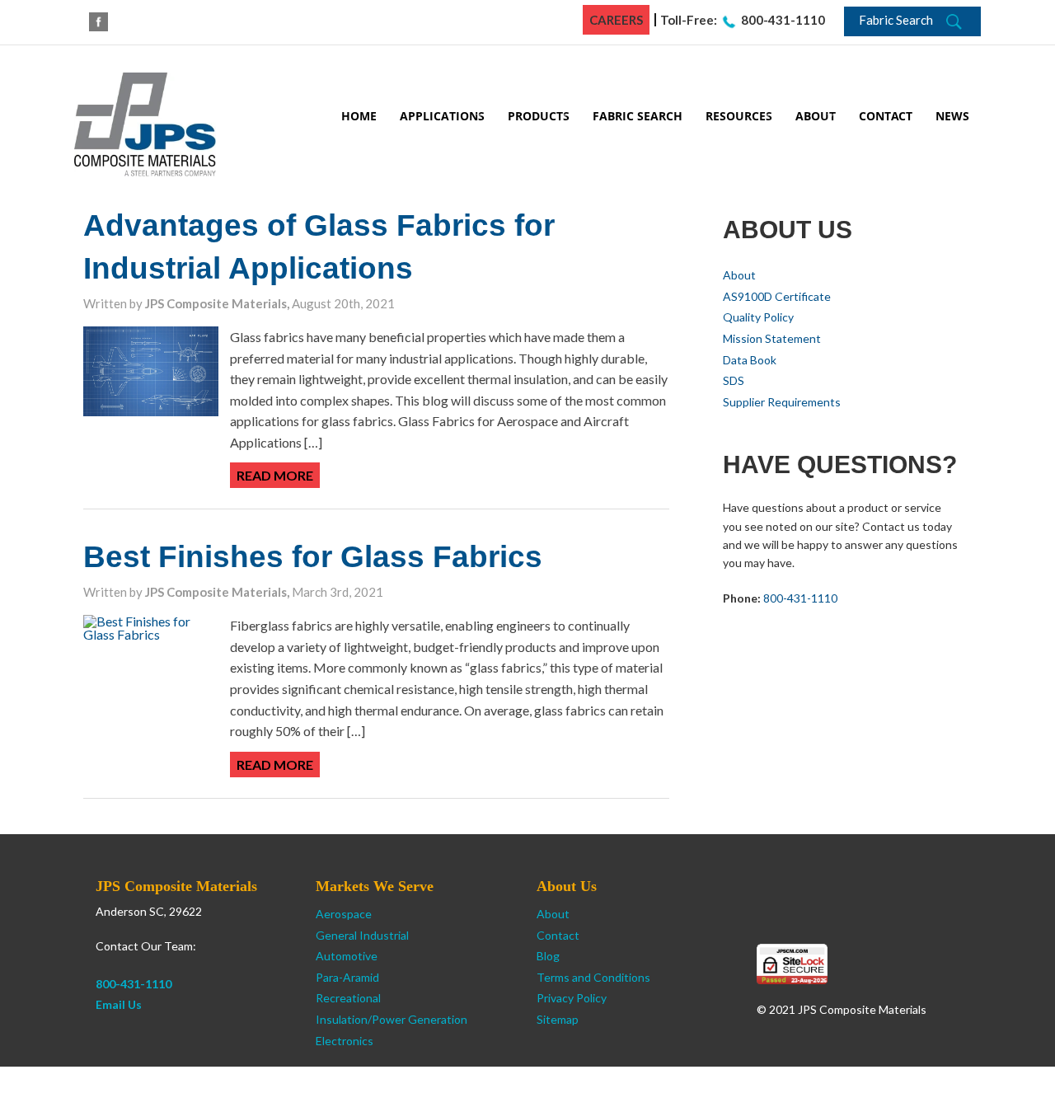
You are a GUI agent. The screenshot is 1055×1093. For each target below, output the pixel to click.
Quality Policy (758, 317)
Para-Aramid (347, 977)
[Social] (98, 21)
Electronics (344, 1041)
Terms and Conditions (593, 977)
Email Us (119, 1004)
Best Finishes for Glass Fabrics (312, 557)
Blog (548, 956)
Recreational (348, 998)
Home (359, 116)
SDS (733, 380)
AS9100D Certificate (777, 296)
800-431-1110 (783, 19)
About (815, 116)
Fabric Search (637, 116)
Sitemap (558, 1019)
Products (539, 116)
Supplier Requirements (782, 402)
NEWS (952, 116)
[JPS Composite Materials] (145, 122)
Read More (275, 475)
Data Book (749, 360)
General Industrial (362, 935)
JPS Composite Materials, (218, 303)
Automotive (346, 956)
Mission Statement (772, 338)
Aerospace (344, 914)
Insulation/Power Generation (391, 1019)
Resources (739, 116)
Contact (885, 116)
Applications (442, 116)
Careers (616, 19)
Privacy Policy (572, 998)
